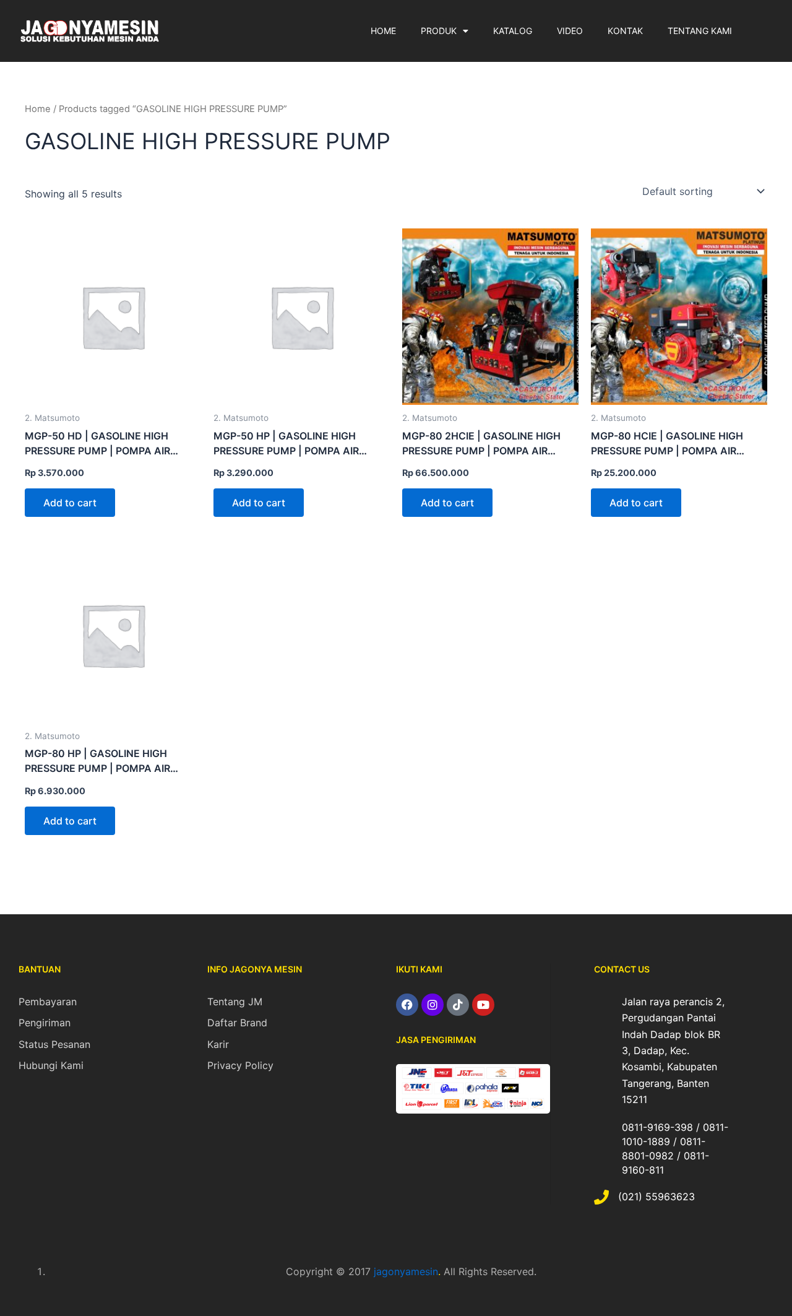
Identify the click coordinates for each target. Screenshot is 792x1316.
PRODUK (439, 30)
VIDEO (570, 30)
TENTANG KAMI (700, 30)
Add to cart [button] (70, 502)
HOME (383, 30)
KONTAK (625, 30)
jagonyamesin (406, 1271)
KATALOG (512, 30)
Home (38, 109)
